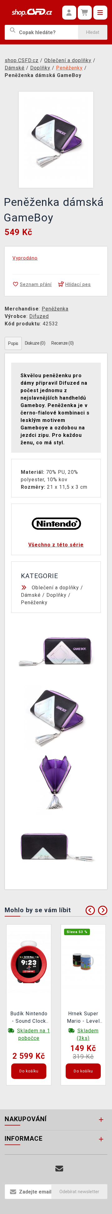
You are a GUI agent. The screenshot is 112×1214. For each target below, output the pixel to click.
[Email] (59, 1168)
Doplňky (56, 595)
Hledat (92, 32)
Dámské (31, 595)
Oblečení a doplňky (55, 588)
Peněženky (34, 602)
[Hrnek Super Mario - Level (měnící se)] (83, 961)
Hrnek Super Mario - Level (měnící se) (83, 1018)
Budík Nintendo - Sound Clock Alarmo (29, 1018)
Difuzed (39, 316)
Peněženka (55, 309)
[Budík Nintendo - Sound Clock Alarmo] (29, 961)
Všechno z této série (56, 545)
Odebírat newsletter (79, 1191)
